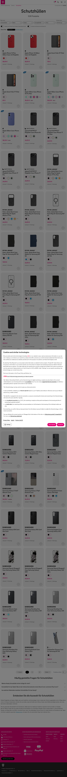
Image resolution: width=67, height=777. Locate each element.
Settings (8, 424)
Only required (52, 424)
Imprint (12, 420)
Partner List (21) (19, 420)
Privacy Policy (6, 420)
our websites (28, 381)
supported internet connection (49, 381)
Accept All (60, 424)
